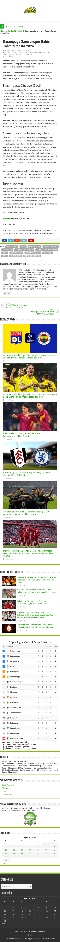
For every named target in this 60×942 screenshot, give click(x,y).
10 (6, 850)
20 (30, 853)
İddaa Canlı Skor (8, 785)
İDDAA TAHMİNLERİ (35, 52)
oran (5, 256)
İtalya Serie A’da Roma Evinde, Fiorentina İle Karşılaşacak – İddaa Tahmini (24, 434)
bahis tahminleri (51, 247)
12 (22, 850)
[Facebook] (28, 935)
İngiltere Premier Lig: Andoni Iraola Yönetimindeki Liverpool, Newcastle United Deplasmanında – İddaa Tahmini (28, 553)
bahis (23, 247)
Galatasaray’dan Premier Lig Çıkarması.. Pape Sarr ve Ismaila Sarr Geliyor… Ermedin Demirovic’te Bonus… (37, 579)
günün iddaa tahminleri (47, 250)
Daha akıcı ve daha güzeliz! (15, 26)
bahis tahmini (34, 247)
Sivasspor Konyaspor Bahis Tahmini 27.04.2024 (42, 312)
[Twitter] (31, 935)
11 (14, 850)
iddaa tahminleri (33, 253)
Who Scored (6, 788)
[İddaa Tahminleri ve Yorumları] (30, 11)
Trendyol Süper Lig (32, 256)
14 (38, 850)
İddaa (25, 52)
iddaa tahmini (16, 253)
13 (30, 850)
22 (46, 853)
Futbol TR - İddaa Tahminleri (33, 932)
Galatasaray (7, 250)
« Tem (4, 863)
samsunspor (16, 256)
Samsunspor (7, 54)
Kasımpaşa (46, 52)
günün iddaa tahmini (24, 250)
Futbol (19, 52)
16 (54, 850)
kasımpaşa (48, 253)
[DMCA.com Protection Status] (30, 819)
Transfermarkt (7, 795)
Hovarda (6, 219)
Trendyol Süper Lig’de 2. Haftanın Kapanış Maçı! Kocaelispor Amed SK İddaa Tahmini (26, 513)
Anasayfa (6, 31)
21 (38, 853)
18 (14, 853)
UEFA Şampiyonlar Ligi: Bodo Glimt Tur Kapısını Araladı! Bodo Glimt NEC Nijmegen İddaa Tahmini (30, 395)
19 (22, 853)
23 (54, 853)
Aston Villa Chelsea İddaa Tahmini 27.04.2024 (16, 305)
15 (46, 850)
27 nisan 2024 (12, 247)
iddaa (5, 253)
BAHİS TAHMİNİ (17, 31)
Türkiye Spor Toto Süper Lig (23, 54)
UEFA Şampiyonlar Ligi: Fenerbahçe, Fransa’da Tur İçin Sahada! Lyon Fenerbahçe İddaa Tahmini (29, 356)
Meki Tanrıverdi (10, 51)
